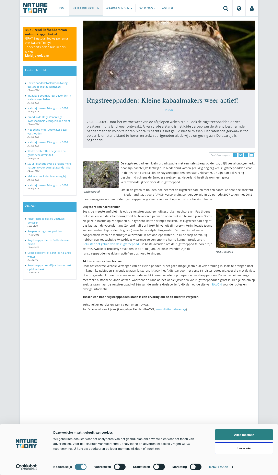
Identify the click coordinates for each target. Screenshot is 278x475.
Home (62, 8)
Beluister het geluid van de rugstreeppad (111, 244)
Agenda (168, 8)
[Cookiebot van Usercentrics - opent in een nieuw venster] (26, 467)
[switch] (120, 467)
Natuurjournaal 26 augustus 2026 (47, 108)
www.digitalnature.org (170, 309)
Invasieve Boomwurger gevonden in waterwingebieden (49, 97)
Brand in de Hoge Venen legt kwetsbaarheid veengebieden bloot (48, 119)
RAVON (169, 109)
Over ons (146, 8)
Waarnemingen (118, 8)
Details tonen (218, 467)
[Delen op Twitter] (241, 155)
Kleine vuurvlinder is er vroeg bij (46, 176)
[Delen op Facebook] (235, 155)
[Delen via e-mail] (252, 155)
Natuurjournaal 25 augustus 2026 (47, 142)
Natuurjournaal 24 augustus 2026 (47, 185)
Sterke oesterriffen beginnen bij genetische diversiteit (46, 153)
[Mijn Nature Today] (251, 8)
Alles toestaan (244, 434)
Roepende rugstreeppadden (44, 231)
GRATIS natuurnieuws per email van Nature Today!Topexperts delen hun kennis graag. (47, 46)
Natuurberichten (86, 8)
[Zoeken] (225, 8)
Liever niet (244, 448)
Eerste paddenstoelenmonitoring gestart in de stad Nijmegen (47, 85)
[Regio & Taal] (238, 8)
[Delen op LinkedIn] (246, 155)
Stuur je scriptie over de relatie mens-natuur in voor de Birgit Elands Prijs (49, 165)
